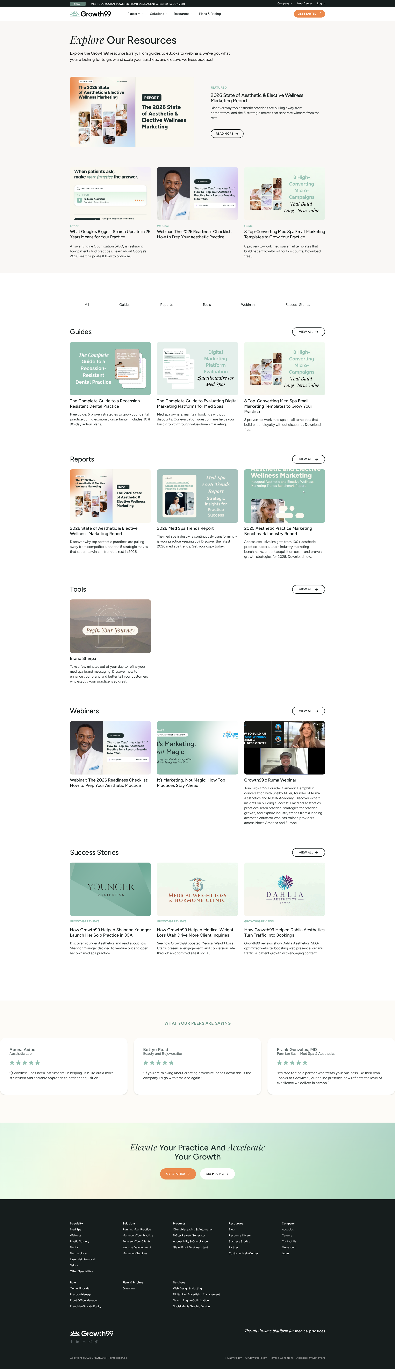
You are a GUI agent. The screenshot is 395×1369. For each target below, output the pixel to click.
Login (285, 1253)
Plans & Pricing (210, 14)
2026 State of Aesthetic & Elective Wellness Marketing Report (104, 531)
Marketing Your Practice (138, 1235)
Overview (129, 1288)
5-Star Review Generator (189, 1235)
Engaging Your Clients (137, 1241)
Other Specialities (81, 1271)
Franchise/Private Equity (85, 1306)
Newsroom (289, 1247)
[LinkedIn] (77, 1341)
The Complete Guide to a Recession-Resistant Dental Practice (106, 403)
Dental (74, 1247)
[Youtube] (84, 1341)
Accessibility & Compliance (190, 1241)
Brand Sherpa (83, 658)
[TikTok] (96, 1341)
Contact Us (289, 1241)
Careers (287, 1235)
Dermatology (78, 1253)
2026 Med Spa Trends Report (185, 528)
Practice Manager (81, 1294)
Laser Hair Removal (82, 1259)
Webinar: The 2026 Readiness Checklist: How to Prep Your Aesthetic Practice (194, 234)
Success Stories (239, 1241)
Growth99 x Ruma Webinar (270, 780)
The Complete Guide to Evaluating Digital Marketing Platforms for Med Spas (197, 403)
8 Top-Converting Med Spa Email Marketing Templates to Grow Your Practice (284, 234)
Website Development (137, 1247)
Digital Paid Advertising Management (196, 1294)
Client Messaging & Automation (193, 1229)
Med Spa (75, 1229)
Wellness (75, 1235)
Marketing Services (135, 1253)
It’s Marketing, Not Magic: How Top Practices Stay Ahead (191, 782)
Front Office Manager (84, 1300)
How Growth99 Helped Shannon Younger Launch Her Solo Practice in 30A (110, 932)
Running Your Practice (137, 1229)
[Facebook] (71, 1341)
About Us (288, 1229)
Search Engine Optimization (191, 1300)
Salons (74, 1265)
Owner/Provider (80, 1288)
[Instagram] (90, 1341)
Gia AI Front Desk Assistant (190, 1247)
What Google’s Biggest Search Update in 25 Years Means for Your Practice (110, 234)
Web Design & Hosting (187, 1288)
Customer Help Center (243, 1253)
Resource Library (240, 1235)
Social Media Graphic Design (191, 1306)
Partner (233, 1247)
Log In (321, 3)
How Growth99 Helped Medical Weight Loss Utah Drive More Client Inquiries (195, 932)
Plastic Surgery (79, 1241)
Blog (232, 1229)
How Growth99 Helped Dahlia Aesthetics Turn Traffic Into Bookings (284, 932)
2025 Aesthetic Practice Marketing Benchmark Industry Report (278, 531)
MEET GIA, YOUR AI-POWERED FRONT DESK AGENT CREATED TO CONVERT (138, 3)
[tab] (87, 304)
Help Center (304, 3)
